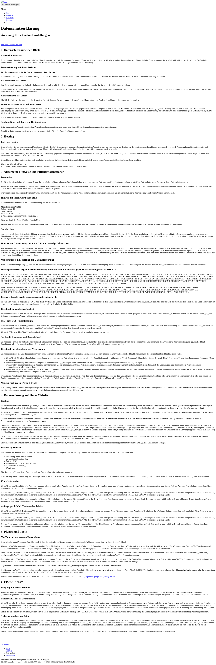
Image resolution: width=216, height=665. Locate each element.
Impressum (10, 655)
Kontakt (9, 20)
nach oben (5, 644)
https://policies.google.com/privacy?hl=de (98, 576)
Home (8, 13)
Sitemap (9, 651)
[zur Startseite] (4, 2)
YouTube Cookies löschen (11, 45)
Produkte (9, 15)
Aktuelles (10, 18)
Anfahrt (9, 22)
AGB (8, 648)
